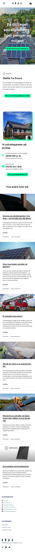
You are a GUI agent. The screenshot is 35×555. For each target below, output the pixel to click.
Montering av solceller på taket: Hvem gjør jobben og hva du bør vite (16, 418)
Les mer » (5, 232)
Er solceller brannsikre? (13, 316)
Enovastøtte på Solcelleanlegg (16, 466)
